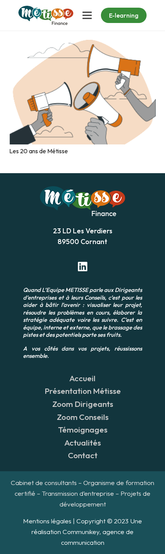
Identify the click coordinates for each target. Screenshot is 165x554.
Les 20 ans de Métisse (38, 151)
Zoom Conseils (83, 417)
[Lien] (45, 15)
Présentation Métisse (83, 391)
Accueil (82, 378)
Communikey (81, 532)
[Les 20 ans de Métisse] (82, 45)
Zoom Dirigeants (82, 404)
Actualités (82, 442)
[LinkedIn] (82, 266)
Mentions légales (47, 521)
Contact (82, 455)
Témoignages (82, 429)
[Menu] (87, 15)
